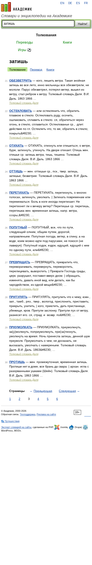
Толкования (46, 35)
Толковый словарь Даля (23, 103)
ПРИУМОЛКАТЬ (20, 327)
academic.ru (16, 7)
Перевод (36, 69)
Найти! (82, 24)
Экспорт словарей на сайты (16, 427)
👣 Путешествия (10, 421)
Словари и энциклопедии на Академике (36, 16)
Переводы (24, 42)
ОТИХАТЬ (16, 145)
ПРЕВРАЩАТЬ (19, 262)
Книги (67, 42)
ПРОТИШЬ (17, 362)
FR (86, 3)
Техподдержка (27, 414)
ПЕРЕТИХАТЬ (19, 192)
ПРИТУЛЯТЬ (18, 297)
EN (62, 3)
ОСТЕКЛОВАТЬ (20, 110)
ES (78, 3)
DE (70, 3)
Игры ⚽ (24, 50)
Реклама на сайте (46, 414)
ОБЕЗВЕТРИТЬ (20, 80)
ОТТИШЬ (16, 171)
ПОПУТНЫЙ (18, 227)
